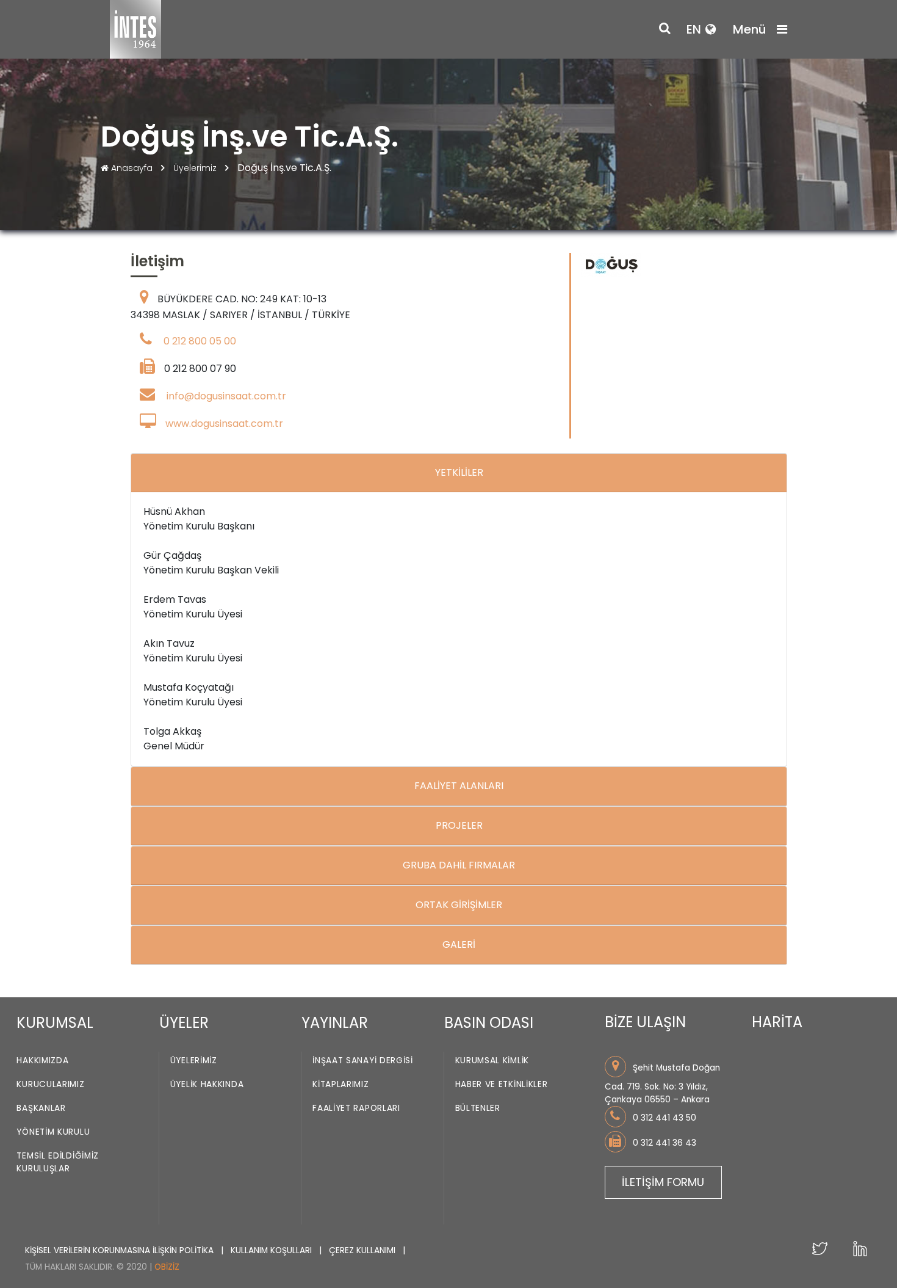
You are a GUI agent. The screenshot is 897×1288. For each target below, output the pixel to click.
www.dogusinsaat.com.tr (224, 424)
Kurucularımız (50, 1085)
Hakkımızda (42, 1061)
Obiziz (166, 1267)
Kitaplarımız (340, 1085)
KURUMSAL (54, 1023)
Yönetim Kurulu (53, 1132)
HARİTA (777, 1022)
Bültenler (477, 1109)
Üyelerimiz (196, 168)
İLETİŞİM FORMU (663, 1182)
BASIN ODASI (488, 1023)
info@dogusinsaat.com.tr (226, 396)
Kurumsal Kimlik (492, 1061)
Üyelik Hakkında (207, 1085)
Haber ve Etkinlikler (501, 1085)
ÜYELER (184, 1023)
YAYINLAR (334, 1023)
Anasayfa (132, 168)
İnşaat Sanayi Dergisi (362, 1061)
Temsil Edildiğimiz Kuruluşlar (57, 1163)
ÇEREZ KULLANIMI (363, 1250)
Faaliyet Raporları (356, 1109)
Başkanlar (40, 1109)
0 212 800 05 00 (200, 341)
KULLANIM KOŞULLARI (272, 1250)
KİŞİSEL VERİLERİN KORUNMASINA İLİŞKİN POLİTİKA (120, 1250)
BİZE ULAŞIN (645, 1022)
